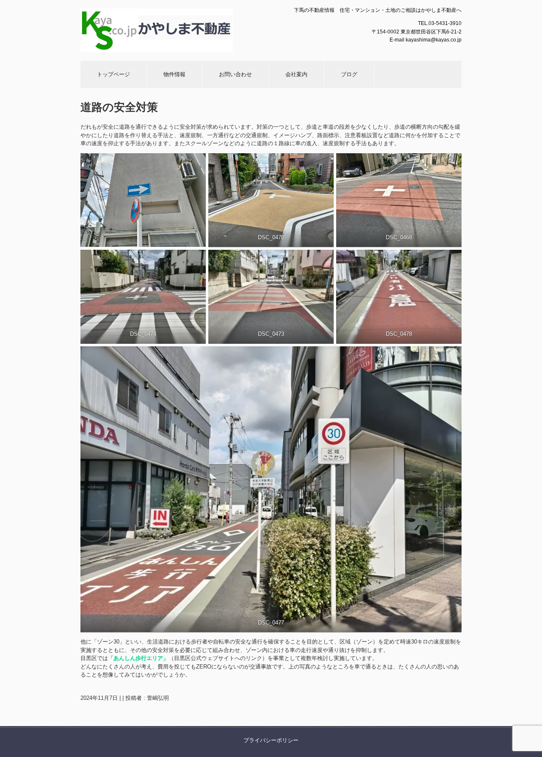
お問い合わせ (235, 74)
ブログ (349, 74)
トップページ (113, 74)
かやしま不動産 (171, 30)
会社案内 (296, 74)
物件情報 (174, 74)
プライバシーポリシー (271, 740)
